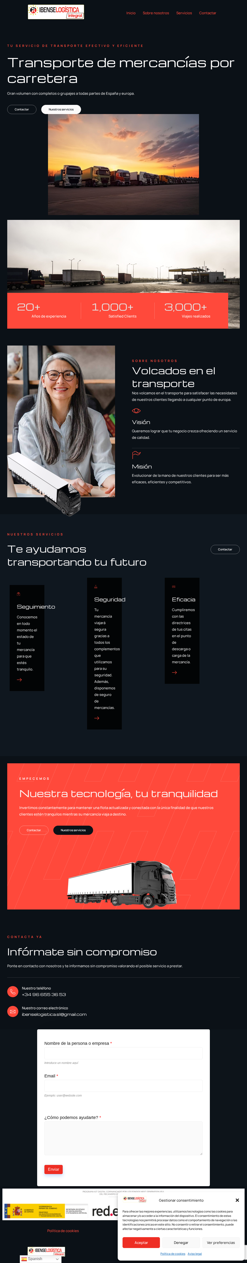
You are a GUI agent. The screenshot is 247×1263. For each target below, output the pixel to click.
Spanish (34, 1259)
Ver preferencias (221, 1242)
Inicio (131, 12)
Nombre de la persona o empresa (78, 1043)
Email (51, 1076)
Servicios (184, 12)
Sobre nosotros (156, 12)
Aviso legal (195, 1254)
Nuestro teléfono (36, 988)
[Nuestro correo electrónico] (12, 1011)
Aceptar (141, 1242)
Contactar (207, 12)
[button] (237, 1200)
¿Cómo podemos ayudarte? (72, 1117)
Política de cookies (172, 1254)
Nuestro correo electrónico (45, 1007)
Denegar (181, 1242)
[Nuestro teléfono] (12, 991)
